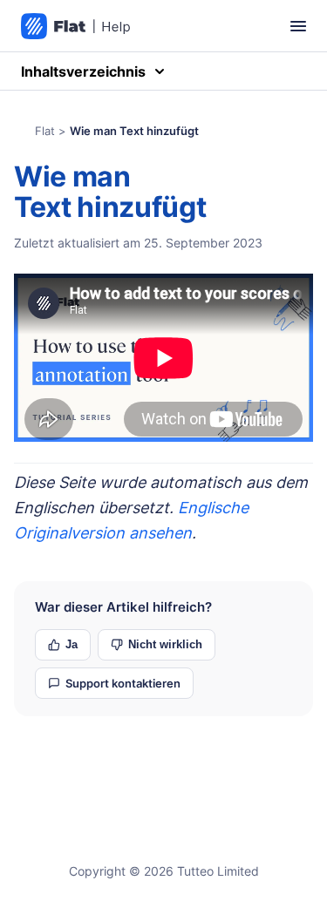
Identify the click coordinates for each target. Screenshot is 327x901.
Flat (45, 131)
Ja (71, 644)
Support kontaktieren (123, 683)
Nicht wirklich (165, 644)
